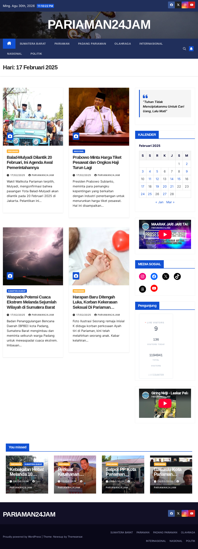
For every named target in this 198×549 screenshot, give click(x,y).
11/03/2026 (117, 481)
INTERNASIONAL (151, 43)
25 (150, 194)
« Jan (159, 202)
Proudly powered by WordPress (22, 536)
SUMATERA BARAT (33, 43)
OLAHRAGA (122, 43)
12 (157, 179)
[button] (184, 49)
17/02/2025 (18, 175)
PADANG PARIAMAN (92, 43)
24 (143, 194)
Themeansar (75, 536)
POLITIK (36, 53)
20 (165, 186)
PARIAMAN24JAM (99, 24)
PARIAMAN (62, 43)
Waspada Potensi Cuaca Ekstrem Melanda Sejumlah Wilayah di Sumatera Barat (31, 302)
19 (157, 186)
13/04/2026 (69, 481)
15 (179, 179)
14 (171, 179)
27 (164, 194)
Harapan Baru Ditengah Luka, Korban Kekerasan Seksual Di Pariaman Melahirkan (95, 305)
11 (149, 179)
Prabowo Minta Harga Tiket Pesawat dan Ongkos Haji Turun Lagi (97, 162)
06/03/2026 (166, 481)
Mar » (170, 202)
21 (171, 186)
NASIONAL (14, 53)
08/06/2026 (21, 481)
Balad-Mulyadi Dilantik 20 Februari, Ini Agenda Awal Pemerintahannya (30, 162)
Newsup (58, 536)
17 (142, 186)
